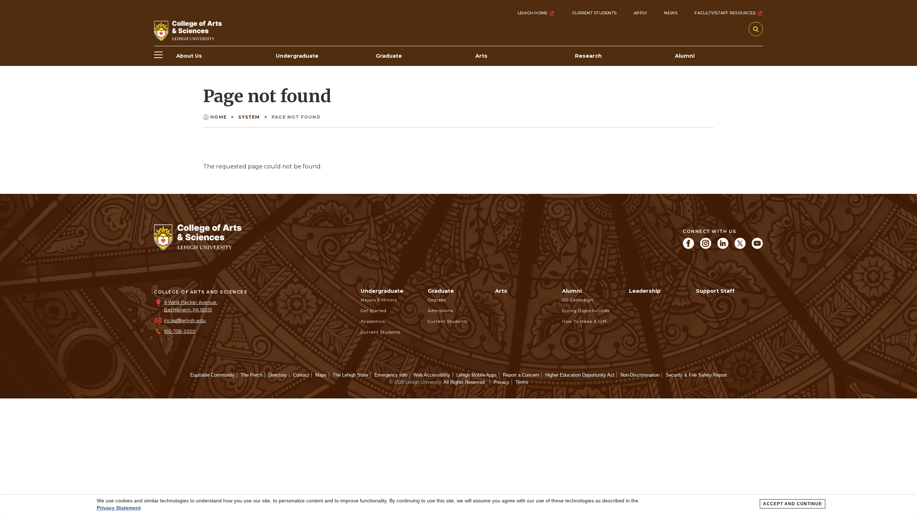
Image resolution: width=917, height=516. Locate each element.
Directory (277, 375)
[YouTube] (757, 247)
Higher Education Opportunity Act (579, 375)
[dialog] (458, 505)
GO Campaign (578, 299)
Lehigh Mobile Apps (476, 375)
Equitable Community (212, 375)
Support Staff (715, 291)
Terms (521, 382)
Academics (373, 321)
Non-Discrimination (639, 375)
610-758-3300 (180, 331)
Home (219, 117)
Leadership (645, 291)
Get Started (374, 310)
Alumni (572, 291)
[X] (740, 247)
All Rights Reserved (464, 382)
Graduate (441, 291)
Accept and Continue (792, 503)
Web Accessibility (431, 375)
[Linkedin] (723, 247)
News (670, 12)
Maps (321, 375)
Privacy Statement (119, 508)
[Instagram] (705, 247)
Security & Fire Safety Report (696, 375)
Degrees (437, 299)
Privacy (501, 382)
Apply (640, 12)
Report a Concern (521, 375)
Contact (301, 375)
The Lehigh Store (350, 375)
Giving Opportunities (586, 310)
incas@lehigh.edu (185, 320)
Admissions (440, 310)
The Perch (251, 375)
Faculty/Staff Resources (725, 12)
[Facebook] (688, 247)
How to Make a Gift (584, 321)
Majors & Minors (379, 299)
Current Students (594, 12)
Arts (501, 291)
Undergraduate (382, 291)
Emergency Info (390, 375)
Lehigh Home (533, 12)
